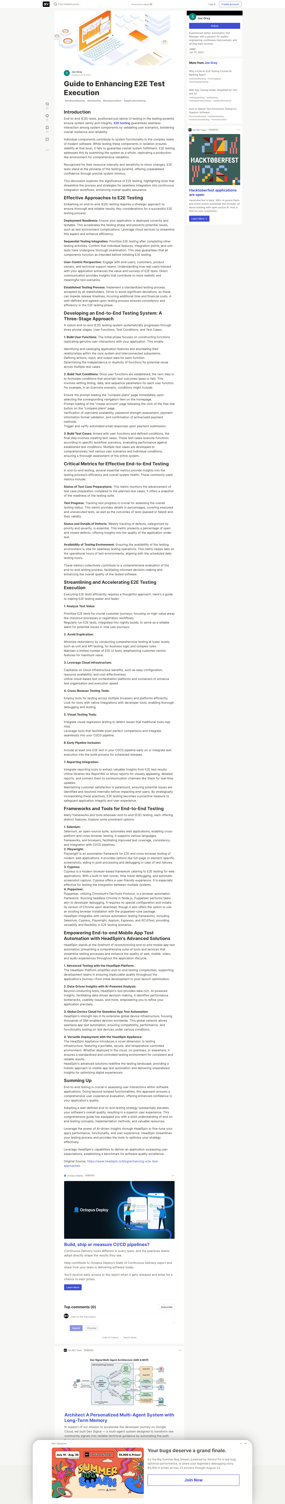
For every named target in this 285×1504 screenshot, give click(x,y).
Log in (212, 4)
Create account (230, 4)
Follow (214, 25)
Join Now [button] (193, 1479)
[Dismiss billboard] (245, 1443)
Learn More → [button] (199, 218)
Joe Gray (77, 71)
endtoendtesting (75, 100)
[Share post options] (47, 150)
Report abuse (130, 1337)
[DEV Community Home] (46, 4)
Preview (91, 1328)
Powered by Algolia (141, 4)
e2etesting (94, 100)
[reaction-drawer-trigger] (47, 105)
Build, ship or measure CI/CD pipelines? (107, 1244)
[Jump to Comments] (47, 117)
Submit (76, 1328)
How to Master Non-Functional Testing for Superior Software (213, 114)
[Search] (55, 4)
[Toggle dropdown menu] (172, 1175)
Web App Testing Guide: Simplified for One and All (213, 95)
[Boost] (47, 139)
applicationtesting (135, 100)
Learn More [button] (72, 1287)
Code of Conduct (110, 1337)
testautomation (112, 100)
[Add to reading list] (47, 129)
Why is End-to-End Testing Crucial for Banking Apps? (210, 76)
